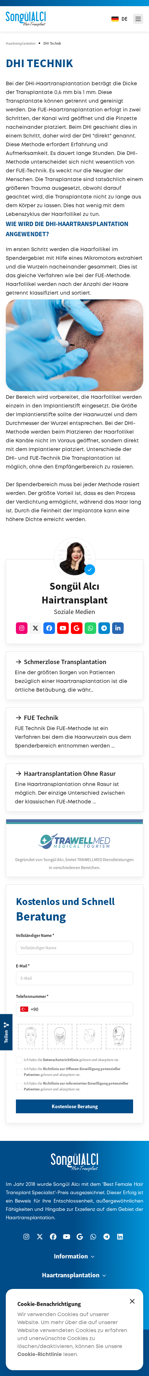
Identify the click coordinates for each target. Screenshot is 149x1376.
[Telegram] (106, 1236)
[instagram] (21, 628)
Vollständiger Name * (35, 935)
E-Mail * (23, 965)
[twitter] (35, 628)
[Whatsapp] (93, 1236)
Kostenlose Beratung (75, 1106)
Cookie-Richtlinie (39, 1354)
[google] (76, 628)
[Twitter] (40, 1236)
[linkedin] (118, 628)
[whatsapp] (90, 628)
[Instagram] (26, 1236)
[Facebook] (53, 1236)
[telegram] (104, 628)
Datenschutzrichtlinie (60, 1059)
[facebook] (49, 628)
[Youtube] (66, 1236)
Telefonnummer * (32, 996)
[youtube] (63, 628)
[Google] (80, 1236)
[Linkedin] (120, 1236)
